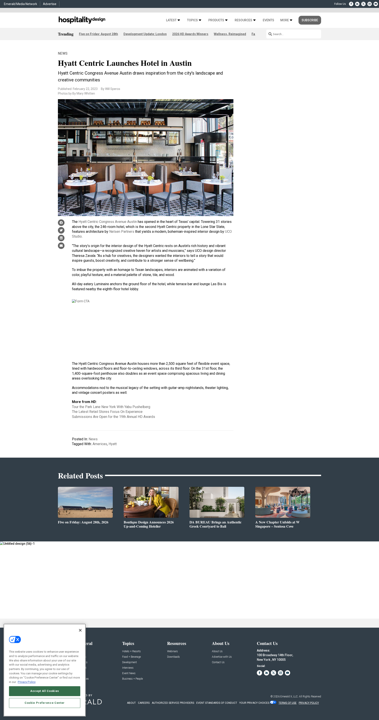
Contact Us (218, 662)
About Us (217, 651)
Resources (243, 20)
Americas (100, 444)
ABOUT (131, 702)
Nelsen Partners (121, 231)
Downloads (173, 657)
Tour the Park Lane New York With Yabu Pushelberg (111, 407)
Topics (192, 20)
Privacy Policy (27, 681)
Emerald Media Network (20, 3)
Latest (171, 20)
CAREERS (144, 702)
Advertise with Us (222, 657)
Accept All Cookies (44, 691)
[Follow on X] (363, 4)
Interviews (128, 667)
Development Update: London (145, 34)
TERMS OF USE (288, 702)
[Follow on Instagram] (369, 4)
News (63, 53)
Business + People (132, 678)
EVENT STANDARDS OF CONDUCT (216, 702)
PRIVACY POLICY (309, 702)
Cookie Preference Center (45, 702)
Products (216, 20)
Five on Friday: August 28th (98, 34)
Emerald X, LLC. (289, 696)
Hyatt (113, 444)
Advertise (49, 3)
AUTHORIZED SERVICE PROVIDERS (173, 702)
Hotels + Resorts (131, 651)
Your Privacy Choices (254, 702)
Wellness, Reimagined (230, 34)
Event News (129, 673)
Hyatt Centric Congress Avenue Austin (108, 222)
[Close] (80, 630)
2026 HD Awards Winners (190, 34)
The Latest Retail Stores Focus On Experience (107, 412)
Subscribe (310, 20)
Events (268, 20)
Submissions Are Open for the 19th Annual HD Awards (113, 417)
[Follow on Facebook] (351, 4)
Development (129, 662)
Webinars (172, 651)
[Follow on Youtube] (376, 4)
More (284, 20)
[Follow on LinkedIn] (357, 4)
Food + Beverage (131, 657)
